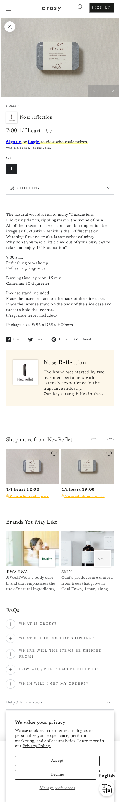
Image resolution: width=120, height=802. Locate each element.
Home (11, 106)
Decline (57, 775)
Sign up (14, 142)
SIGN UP (103, 9)
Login (34, 142)
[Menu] (9, 8)
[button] (80, 7)
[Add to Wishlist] (48, 131)
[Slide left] (96, 91)
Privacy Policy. (37, 746)
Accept (57, 761)
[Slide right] (111, 91)
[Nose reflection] (13, 117)
